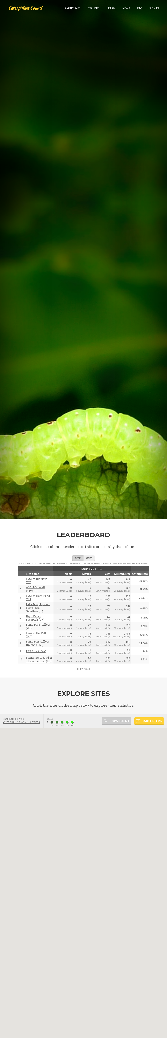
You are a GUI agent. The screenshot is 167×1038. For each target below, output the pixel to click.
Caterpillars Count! (25, 8)
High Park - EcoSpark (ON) (35, 617)
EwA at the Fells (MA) (36, 634)
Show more (83, 669)
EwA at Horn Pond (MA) (38, 597)
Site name (32, 573)
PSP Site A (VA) (36, 651)
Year (107, 573)
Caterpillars (140, 573)
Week (68, 573)
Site (78, 558)
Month (86, 573)
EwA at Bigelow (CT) (36, 580)
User (89, 558)
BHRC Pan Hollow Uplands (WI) (37, 643)
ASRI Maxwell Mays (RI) (35, 589)
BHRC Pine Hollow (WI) (38, 626)
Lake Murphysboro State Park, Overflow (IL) (38, 607)
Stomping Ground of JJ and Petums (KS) (39, 659)
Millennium (122, 573)
